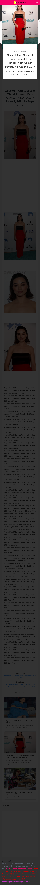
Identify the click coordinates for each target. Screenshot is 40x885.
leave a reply (23, 75)
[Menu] (2, 2)
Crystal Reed (11, 71)
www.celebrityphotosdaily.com (19, 869)
